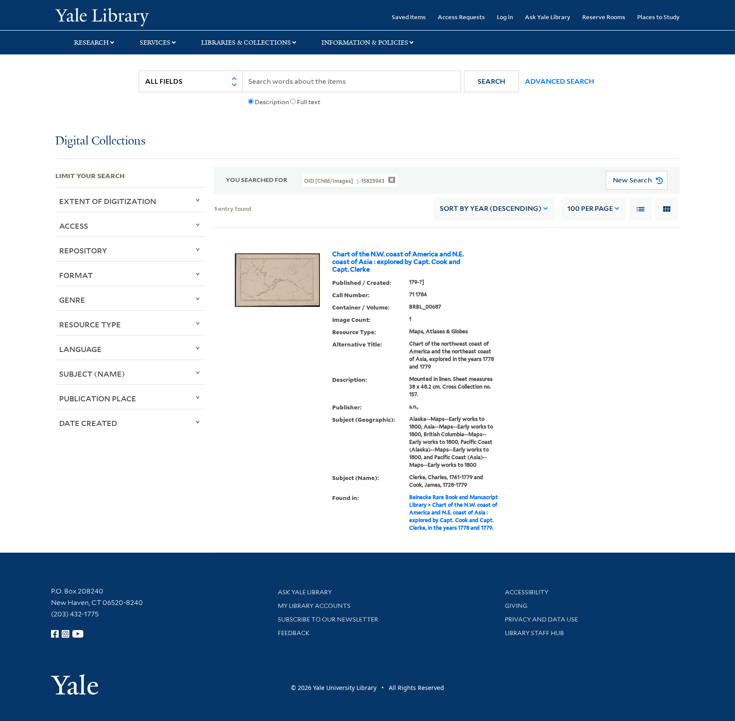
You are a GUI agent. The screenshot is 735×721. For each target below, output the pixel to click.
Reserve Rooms (603, 17)
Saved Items (409, 17)
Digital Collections (100, 141)
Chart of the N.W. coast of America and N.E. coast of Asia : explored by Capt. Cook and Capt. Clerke (398, 261)
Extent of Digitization (107, 201)
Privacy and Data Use (541, 619)
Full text (308, 102)
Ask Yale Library (547, 17)
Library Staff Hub (534, 633)
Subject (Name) (92, 374)
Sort (490, 208)
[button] (491, 81)
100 (590, 208)
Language (80, 349)
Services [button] (155, 42)
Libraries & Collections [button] (246, 42)
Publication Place (97, 398)
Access (73, 226)
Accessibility (526, 592)
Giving (516, 605)
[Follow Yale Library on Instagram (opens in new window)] (65, 634)
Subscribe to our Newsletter (328, 619)
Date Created (88, 423)
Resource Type (90, 324)
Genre (72, 300)
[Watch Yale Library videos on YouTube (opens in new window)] (77, 634)
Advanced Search (559, 81)
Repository (83, 250)
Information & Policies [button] (365, 42)
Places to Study (658, 17)
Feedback (294, 633)
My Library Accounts (314, 605)
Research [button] (91, 42)
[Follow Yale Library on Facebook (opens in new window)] (55, 634)
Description (272, 102)
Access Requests (461, 17)
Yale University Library (102, 16)
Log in (505, 17)
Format (76, 275)
